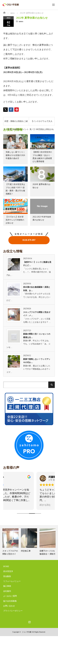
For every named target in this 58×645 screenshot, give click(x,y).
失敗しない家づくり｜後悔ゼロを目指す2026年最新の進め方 (15, 155)
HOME (6, 566)
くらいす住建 (26, 632)
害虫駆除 (7, 576)
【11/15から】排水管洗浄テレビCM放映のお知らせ (15, 220)
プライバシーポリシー (13, 611)
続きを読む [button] (12, 505)
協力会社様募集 (10, 601)
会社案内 (7, 591)
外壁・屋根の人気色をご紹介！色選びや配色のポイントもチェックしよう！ (16, 122)
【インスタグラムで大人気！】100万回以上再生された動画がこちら (42, 122)
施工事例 (7, 586)
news (21, 21)
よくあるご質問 (10, 596)
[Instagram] (29, 621)
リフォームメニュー (12, 581)
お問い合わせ (9, 606)
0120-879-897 (29, 240)
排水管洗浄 (8, 571)
